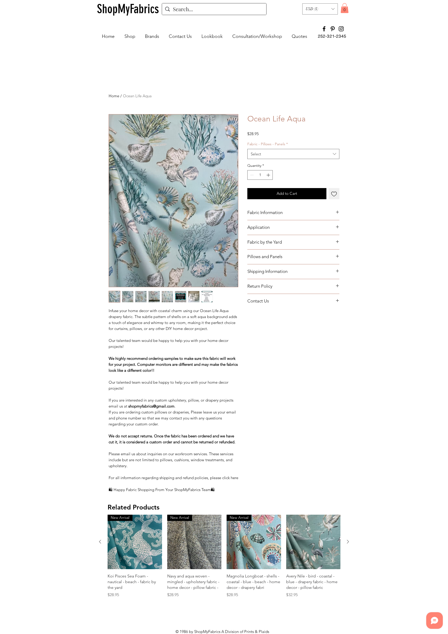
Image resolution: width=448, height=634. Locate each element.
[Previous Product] (100, 542)
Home (114, 95)
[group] (224, 556)
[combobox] (293, 154)
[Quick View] (313, 542)
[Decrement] (251, 175)
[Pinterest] (332, 28)
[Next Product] (348, 542)
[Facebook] (324, 28)
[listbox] (320, 9)
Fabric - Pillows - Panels (267, 144)
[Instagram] (341, 28)
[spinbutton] (260, 175)
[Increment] (268, 175)
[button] (320, 9)
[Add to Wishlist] (334, 193)
